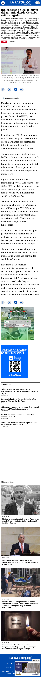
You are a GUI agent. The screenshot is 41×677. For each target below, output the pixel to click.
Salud (4, 42)
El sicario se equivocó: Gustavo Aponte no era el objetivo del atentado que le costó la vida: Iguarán (20, 521)
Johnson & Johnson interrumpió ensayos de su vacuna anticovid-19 (19, 424)
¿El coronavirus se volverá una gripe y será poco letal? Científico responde (20, 408)
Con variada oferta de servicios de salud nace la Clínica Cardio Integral (18, 400)
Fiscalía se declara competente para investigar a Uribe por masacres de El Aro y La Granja (20, 562)
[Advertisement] (20, 452)
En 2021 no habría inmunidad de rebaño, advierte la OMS (18, 416)
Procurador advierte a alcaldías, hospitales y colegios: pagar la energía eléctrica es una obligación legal (19, 647)
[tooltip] (3, 89)
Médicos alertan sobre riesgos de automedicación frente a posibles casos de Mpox (19, 391)
